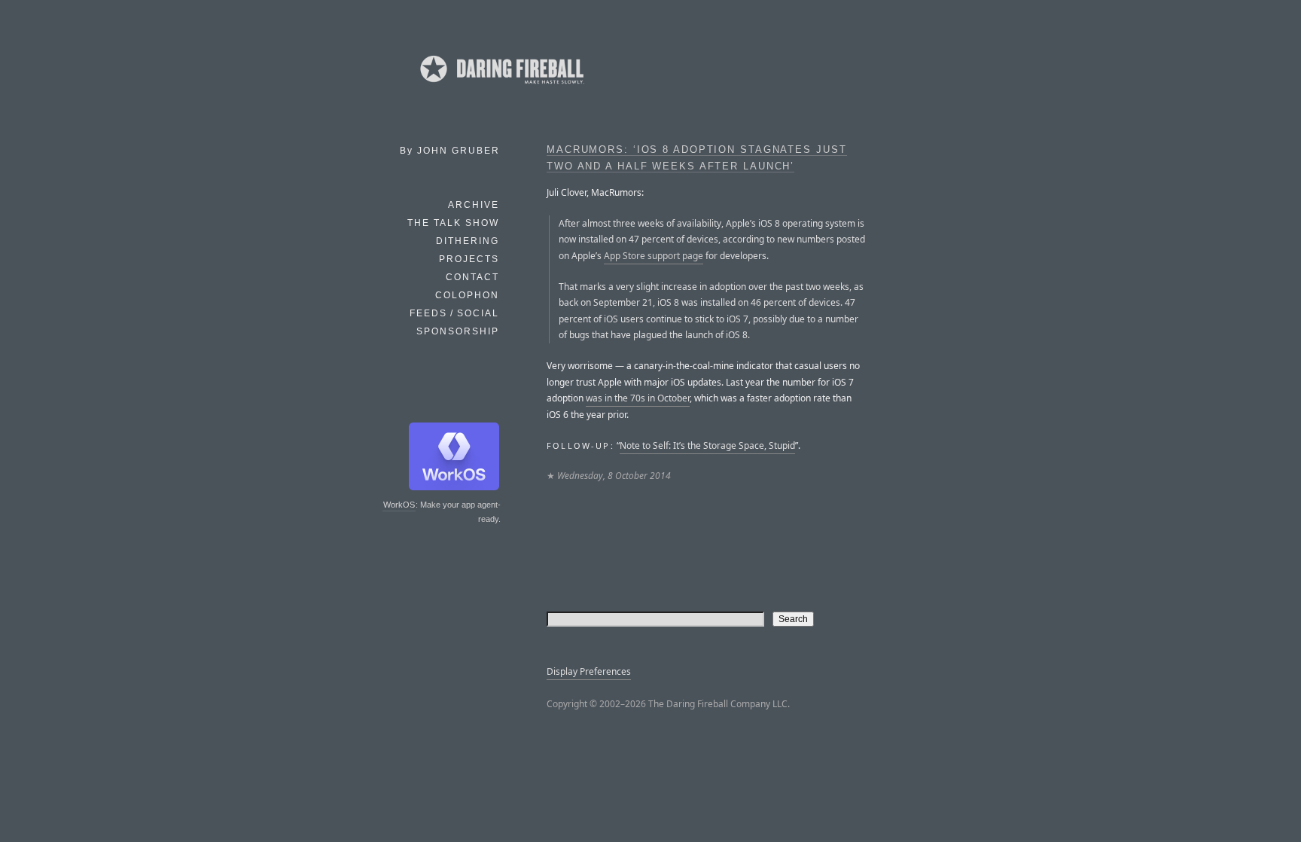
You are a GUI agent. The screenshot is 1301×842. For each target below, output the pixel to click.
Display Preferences (589, 671)
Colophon (467, 295)
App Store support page (653, 255)
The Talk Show (453, 223)
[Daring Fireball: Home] (500, 86)
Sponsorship (457, 331)
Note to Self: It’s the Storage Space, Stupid (707, 445)
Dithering (467, 241)
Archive (473, 205)
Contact (472, 277)
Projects (469, 259)
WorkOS (399, 504)
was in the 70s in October (638, 398)
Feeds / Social (454, 313)
